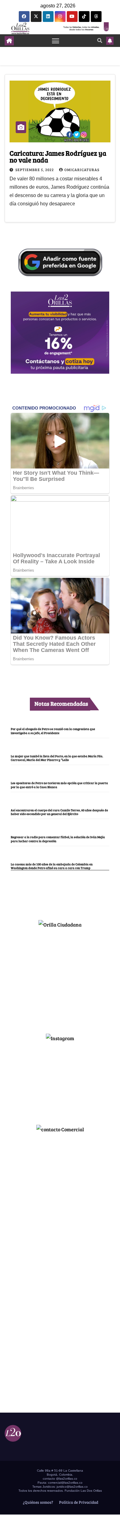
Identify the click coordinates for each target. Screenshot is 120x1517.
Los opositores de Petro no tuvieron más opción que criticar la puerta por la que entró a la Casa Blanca (59, 785)
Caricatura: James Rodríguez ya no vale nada (58, 156)
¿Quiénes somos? (37, 1502)
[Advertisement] (60, 978)
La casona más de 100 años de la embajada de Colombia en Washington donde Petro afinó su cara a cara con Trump (52, 866)
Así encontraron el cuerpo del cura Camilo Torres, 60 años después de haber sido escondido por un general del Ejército (59, 812)
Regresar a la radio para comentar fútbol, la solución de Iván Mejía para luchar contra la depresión (58, 839)
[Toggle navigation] (55, 40)
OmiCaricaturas (81, 169)
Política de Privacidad (78, 1502)
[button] (99, 40)
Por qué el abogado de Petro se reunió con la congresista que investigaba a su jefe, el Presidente (53, 731)
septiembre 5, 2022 (35, 169)
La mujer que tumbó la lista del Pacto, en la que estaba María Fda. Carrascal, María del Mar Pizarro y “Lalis (57, 758)
